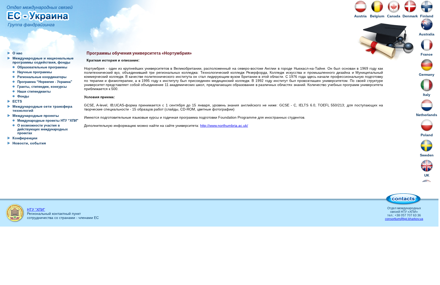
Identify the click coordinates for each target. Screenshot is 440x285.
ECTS (17, 101)
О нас (17, 53)
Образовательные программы (42, 67)
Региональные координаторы (41, 77)
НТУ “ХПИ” (36, 209)
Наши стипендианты (34, 91)
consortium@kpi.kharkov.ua (404, 219)
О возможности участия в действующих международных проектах (42, 129)
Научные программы (34, 72)
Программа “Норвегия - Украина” (44, 82)
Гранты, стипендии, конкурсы (42, 87)
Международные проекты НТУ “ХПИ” (47, 120)
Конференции (24, 138)
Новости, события (29, 143)
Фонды (23, 96)
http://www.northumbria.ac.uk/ (224, 125)
